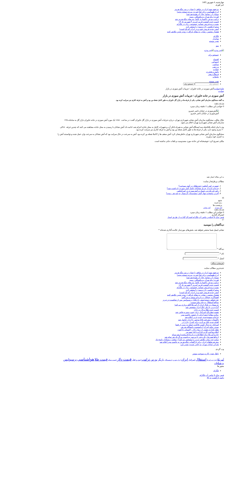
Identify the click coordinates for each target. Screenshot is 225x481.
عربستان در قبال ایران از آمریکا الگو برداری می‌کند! (196, 305)
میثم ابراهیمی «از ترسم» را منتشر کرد (202, 27)
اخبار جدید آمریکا (212, 360)
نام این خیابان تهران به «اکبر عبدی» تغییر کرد (199, 344)
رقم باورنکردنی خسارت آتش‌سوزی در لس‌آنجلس (198, 191)
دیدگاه (220, 249)
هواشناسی (85, 359)
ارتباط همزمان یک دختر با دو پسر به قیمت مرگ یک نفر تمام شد (192, 337)
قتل (133, 359)
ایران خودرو (177, 360)
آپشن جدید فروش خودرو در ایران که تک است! (199, 29)
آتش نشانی (206, 208)
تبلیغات (216, 77)
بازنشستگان (168, 360)
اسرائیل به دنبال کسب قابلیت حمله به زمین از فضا (197, 325)
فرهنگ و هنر (213, 74)
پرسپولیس (70, 359)
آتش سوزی (218, 208)
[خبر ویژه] (214, 50)
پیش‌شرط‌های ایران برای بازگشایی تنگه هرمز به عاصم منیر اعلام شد (189, 342)
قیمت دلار (124, 359)
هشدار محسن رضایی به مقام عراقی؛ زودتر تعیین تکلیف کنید (193, 32)
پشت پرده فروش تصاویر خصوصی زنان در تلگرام (198, 24)
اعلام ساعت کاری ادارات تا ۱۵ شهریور (202, 332)
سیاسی (215, 64)
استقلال (201, 359)
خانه (222, 89)
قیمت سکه (112, 360)
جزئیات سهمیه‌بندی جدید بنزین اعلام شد (202, 317)
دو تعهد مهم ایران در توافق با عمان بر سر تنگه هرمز (196, 9)
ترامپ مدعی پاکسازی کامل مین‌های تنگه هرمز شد (197, 19)
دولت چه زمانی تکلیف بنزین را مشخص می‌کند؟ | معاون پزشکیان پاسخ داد (187, 339)
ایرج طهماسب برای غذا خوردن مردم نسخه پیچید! (198, 12)
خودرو (138, 360)
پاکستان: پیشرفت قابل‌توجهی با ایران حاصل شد (198, 320)
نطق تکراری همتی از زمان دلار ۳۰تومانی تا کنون (198, 330)
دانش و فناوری (212, 72)
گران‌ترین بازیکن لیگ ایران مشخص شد (202, 307)
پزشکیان (219, 363)
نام (222, 253)
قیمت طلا (101, 359)
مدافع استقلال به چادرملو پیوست (204, 302)
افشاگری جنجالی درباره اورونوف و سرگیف (200, 297)
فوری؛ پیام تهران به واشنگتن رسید (204, 17)
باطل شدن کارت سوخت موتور (205, 354)
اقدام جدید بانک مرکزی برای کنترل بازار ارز (200, 322)
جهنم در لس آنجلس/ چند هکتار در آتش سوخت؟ (199, 186)
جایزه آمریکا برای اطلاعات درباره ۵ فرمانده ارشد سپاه (195, 335)
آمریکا (220, 359)
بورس (154, 359)
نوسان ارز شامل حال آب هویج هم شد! (202, 14)
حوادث (216, 69)
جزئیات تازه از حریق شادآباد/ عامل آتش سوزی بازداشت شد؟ (193, 188)
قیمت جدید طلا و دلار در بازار (206, 310)
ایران (184, 359)
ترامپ (145, 359)
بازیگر (161, 359)
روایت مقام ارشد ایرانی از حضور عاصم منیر (200, 315)
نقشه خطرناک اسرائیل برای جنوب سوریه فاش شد (197, 312)
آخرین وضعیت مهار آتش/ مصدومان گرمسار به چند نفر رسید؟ (192, 193)
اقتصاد (216, 59)
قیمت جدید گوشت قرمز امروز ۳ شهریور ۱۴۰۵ (199, 22)
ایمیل (221, 258)
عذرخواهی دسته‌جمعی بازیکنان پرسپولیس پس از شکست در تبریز (191, 300)
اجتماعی (215, 62)
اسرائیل (192, 360)
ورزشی (215, 67)
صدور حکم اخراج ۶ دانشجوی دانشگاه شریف (200, 327)
